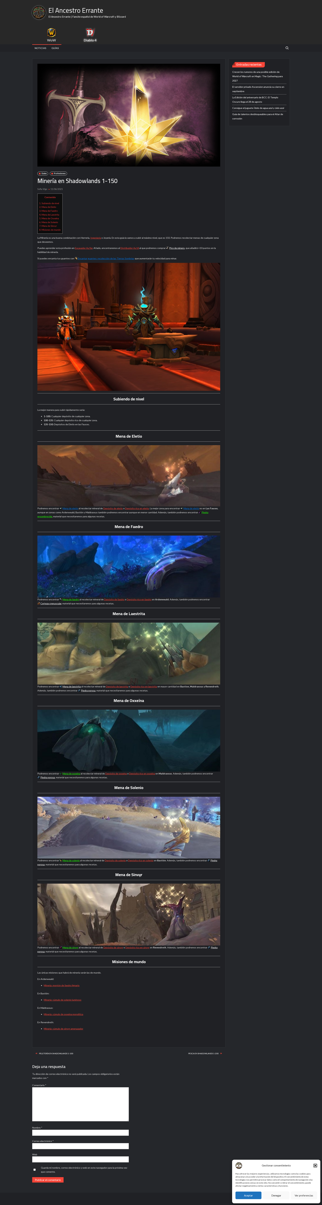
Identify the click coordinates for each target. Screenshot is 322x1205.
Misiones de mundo (50, 229)
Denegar (276, 1195)
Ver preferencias (304, 1195)
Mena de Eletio (47, 207)
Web (34, 1154)
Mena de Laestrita (49, 214)
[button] (315, 1165)
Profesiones (60, 173)
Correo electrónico (43, 1141)
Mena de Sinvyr (48, 226)
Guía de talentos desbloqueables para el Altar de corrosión (257, 116)
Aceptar (248, 1195)
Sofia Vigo (42, 189)
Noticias (40, 48)
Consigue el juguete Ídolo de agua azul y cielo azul (258, 108)
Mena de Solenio (48, 222)
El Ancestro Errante (75, 10)
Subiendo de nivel (49, 203)
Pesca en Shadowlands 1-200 (203, 1053)
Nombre (37, 1127)
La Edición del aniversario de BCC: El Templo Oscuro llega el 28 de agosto (255, 99)
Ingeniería (95, 237)
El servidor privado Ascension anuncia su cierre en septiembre (258, 89)
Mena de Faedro (48, 210)
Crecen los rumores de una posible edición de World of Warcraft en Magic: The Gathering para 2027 (257, 76)
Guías (55, 48)
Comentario (39, 1085)
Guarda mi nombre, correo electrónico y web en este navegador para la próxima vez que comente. (84, 1169)
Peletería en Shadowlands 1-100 (56, 1053)
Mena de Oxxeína (49, 218)
